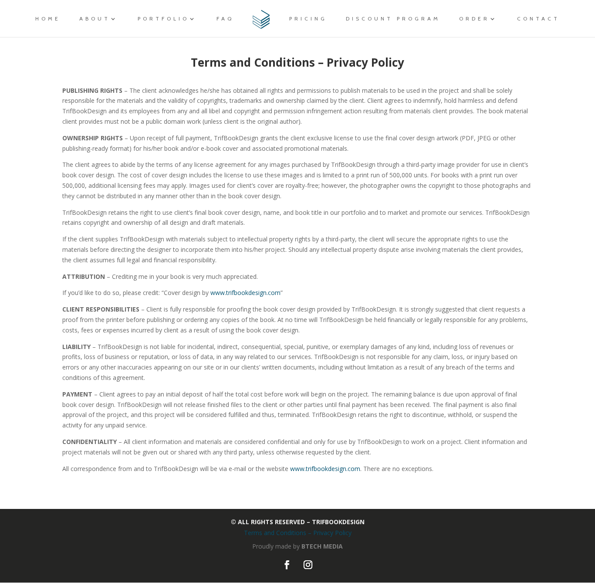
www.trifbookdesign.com (245, 292)
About (94, 19)
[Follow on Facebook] (287, 564)
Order (474, 19)
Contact (538, 19)
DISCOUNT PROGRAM (393, 19)
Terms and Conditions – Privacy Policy (298, 533)
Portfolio (163, 19)
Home (48, 19)
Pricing (308, 19)
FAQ (225, 19)
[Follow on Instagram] (308, 564)
